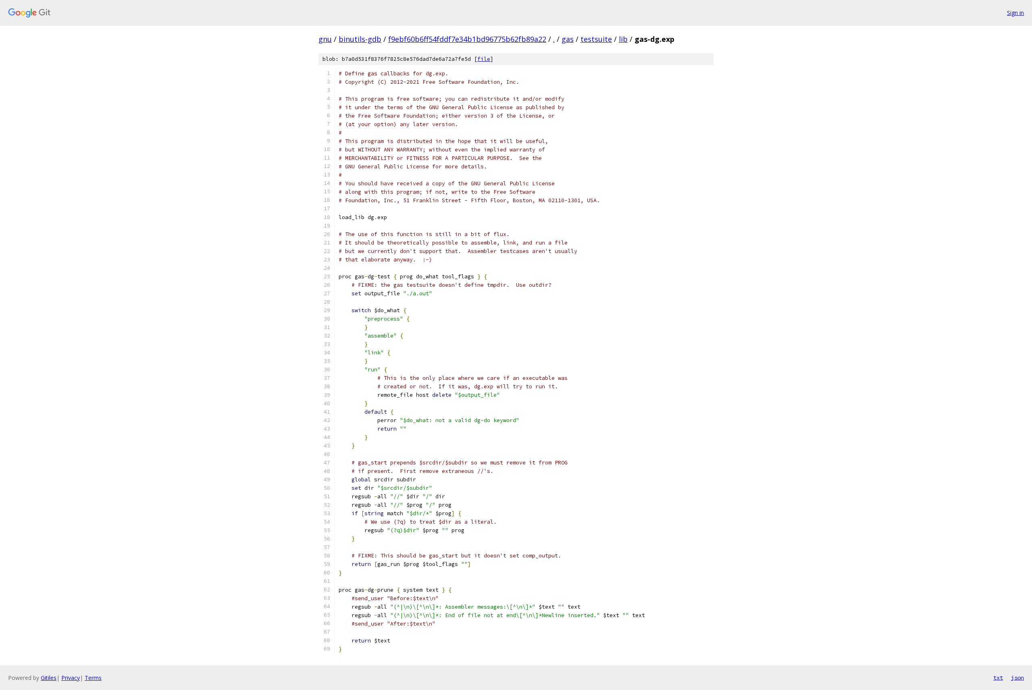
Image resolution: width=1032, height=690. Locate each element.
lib (623, 39)
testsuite (596, 39)
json (1017, 677)
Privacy (70, 678)
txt (998, 677)
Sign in (1015, 13)
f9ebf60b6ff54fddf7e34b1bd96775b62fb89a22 (467, 39)
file (483, 59)
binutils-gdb (360, 39)
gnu (325, 39)
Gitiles (48, 678)
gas (568, 39)
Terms (93, 678)
